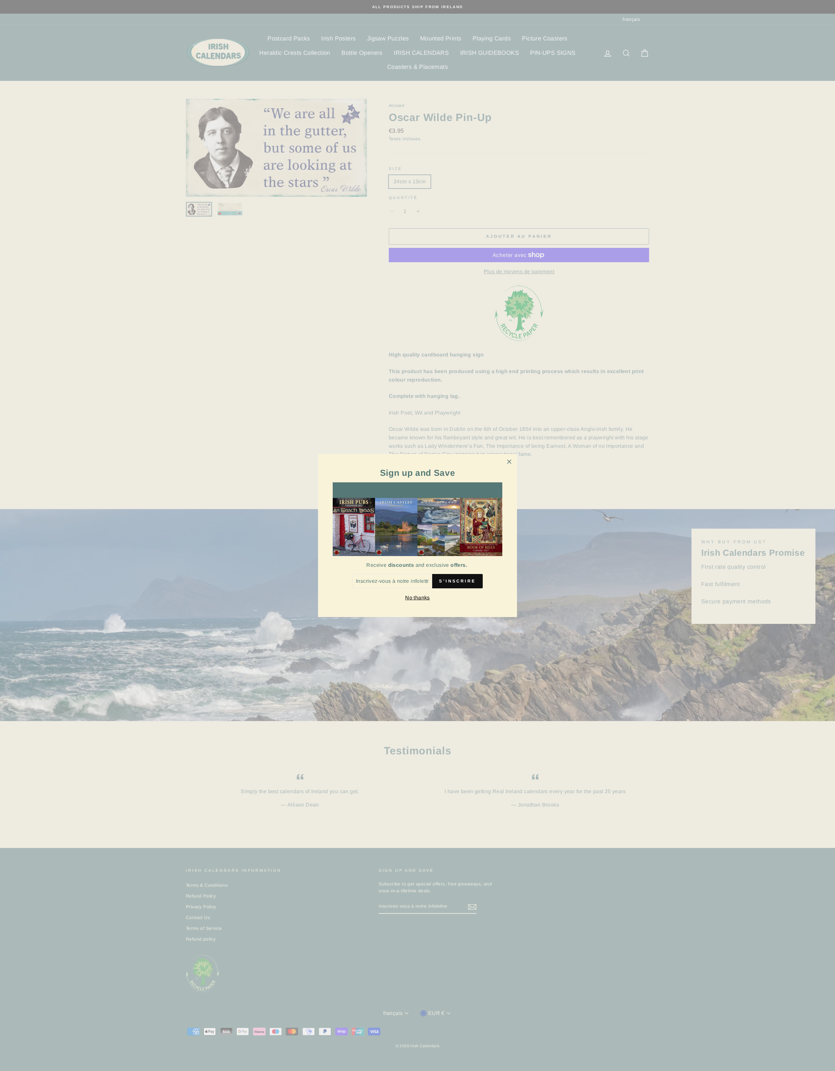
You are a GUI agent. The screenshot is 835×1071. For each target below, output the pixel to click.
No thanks (417, 597)
